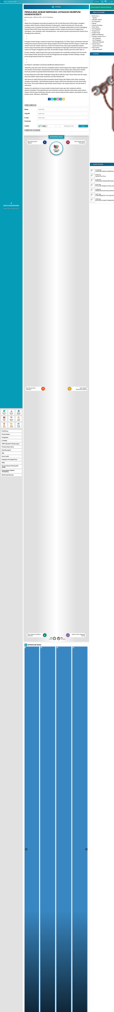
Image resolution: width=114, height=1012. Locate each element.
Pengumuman (96, 31)
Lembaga (4, 440)
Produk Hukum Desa (8, 447)
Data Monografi (6, 450)
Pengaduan (5, 437)
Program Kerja (96, 32)
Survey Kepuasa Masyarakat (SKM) (10, 466)
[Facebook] (49, 99)
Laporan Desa (96, 43)
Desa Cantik (5, 456)
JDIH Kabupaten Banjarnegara (10, 443)
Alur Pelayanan (96, 21)
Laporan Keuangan (97, 25)
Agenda (94, 17)
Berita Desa (95, 16)
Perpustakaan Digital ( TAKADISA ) (8, 471)
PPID (3, 462)
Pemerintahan (6, 434)
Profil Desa (5, 431)
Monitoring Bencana (8, 475)
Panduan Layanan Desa (98, 36)
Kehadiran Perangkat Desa (9, 459)
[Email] (57, 99)
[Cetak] (63, 99)
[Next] (86, 849)
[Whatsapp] (55, 99)
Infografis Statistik (97, 19)
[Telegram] (60, 99)
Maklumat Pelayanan (98, 34)
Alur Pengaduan (96, 29)
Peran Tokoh (95, 27)
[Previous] (26, 849)
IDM (3, 453)
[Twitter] (52, 99)
